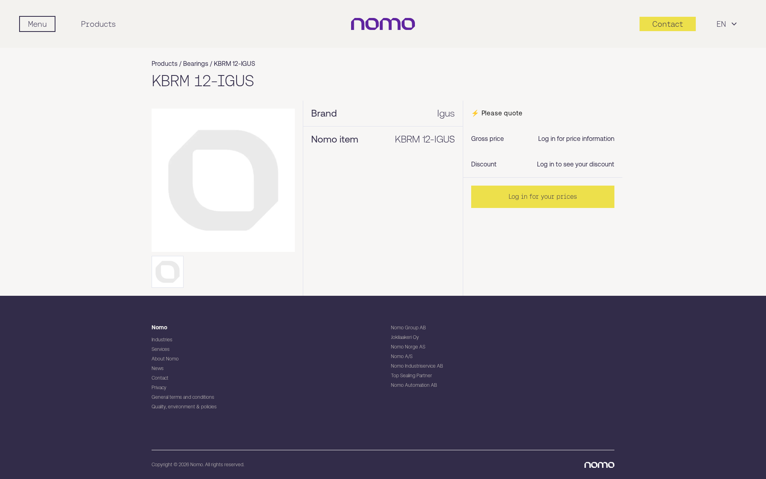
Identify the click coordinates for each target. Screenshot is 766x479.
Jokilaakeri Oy (405, 337)
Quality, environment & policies (184, 407)
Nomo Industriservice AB (417, 366)
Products (98, 24)
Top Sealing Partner (411, 375)
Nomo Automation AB (414, 385)
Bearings (195, 63)
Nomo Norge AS (408, 347)
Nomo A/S (402, 356)
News (158, 368)
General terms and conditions (183, 397)
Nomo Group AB (408, 328)
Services (161, 349)
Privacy (159, 387)
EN (721, 24)
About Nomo (165, 359)
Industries (162, 339)
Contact (160, 378)
